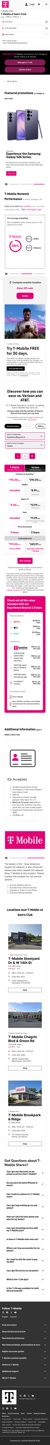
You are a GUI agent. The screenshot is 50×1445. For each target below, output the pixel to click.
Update (25, 296)
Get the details (25, 129)
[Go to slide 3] (34, 184)
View (25, 990)
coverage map (33, 209)
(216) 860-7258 (18, 1130)
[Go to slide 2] (22, 184)
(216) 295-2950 (18, 1055)
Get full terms (25, 138)
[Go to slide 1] (10, 184)
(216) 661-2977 (18, 977)
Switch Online (25, 69)
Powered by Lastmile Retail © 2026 (25, 1441)
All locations (12, 81)
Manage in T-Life (25, 62)
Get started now (16, 368)
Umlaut (28, 206)
